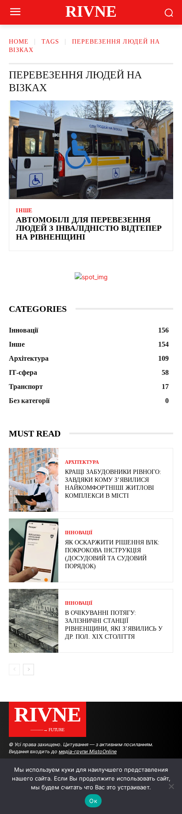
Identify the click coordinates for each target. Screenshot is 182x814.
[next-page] (28, 669)
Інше (24, 210)
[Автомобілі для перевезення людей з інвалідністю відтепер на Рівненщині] (91, 149)
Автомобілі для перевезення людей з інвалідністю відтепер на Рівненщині (89, 228)
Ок (93, 800)
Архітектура (82, 462)
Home (19, 41)
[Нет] (171, 786)
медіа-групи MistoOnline (88, 751)
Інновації (78, 532)
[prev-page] (14, 669)
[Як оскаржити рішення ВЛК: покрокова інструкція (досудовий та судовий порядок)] (33, 550)
